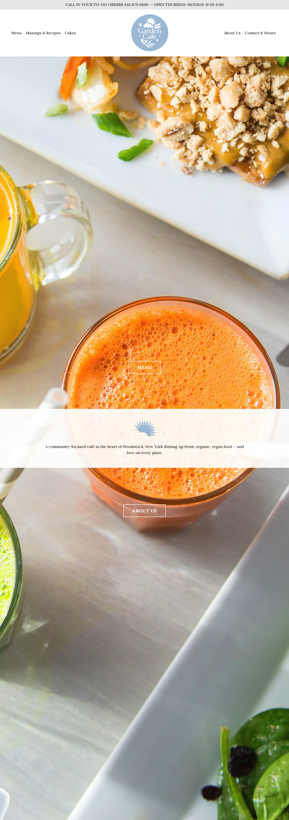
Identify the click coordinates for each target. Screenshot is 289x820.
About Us (232, 32)
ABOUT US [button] (144, 511)
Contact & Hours (260, 32)
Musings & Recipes (43, 32)
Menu (16, 32)
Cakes (70, 32)
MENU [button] (144, 367)
